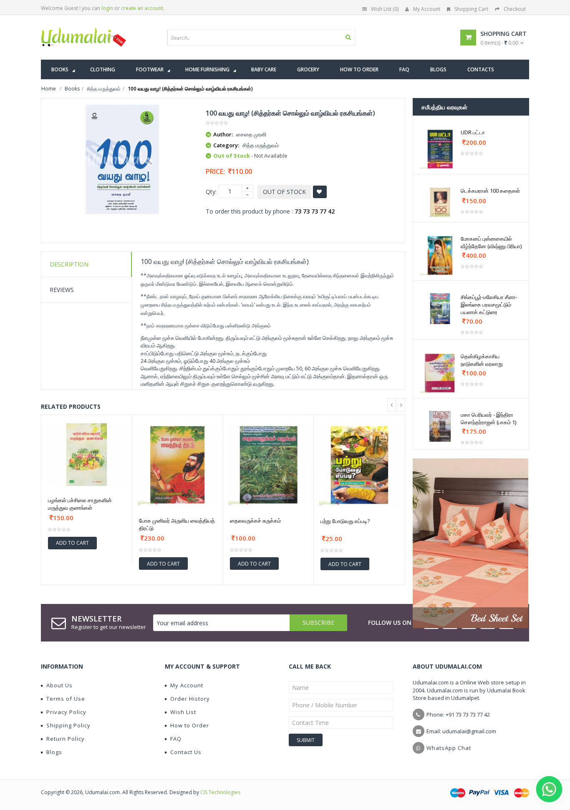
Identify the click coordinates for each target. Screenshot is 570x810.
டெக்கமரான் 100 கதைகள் (490, 190)
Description (69, 264)
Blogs (54, 752)
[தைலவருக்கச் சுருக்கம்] (268, 464)
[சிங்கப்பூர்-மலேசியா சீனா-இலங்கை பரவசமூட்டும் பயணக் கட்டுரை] (440, 308)
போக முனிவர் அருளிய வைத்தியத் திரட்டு (177, 524)
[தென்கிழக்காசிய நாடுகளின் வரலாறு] (440, 373)
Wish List (183, 712)
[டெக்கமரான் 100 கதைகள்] (440, 202)
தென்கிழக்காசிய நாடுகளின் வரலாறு (482, 359)
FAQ (176, 738)
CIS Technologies (220, 792)
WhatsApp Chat (448, 748)
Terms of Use (65, 698)
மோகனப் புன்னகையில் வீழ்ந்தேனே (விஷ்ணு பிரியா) (491, 242)
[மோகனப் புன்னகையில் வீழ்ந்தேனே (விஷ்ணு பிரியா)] (440, 255)
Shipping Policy (68, 725)
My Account (426, 9)
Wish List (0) (384, 9)
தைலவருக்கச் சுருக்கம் (255, 520)
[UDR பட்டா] (440, 149)
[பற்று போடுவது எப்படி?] (359, 465)
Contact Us (186, 752)
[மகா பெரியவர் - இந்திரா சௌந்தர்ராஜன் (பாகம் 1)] (440, 426)
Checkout (515, 9)
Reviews (62, 290)
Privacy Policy (66, 712)
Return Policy (65, 738)
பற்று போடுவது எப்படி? (345, 521)
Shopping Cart (471, 9)
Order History (190, 698)
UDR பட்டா (473, 132)
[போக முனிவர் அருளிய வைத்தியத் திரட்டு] (177, 464)
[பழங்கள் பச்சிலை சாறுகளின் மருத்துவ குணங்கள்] (86, 454)
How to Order (189, 725)
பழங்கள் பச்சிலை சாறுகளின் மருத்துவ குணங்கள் (80, 503)
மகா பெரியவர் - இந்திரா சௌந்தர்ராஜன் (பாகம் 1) (488, 418)
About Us (59, 685)
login (107, 8)
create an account (142, 8)
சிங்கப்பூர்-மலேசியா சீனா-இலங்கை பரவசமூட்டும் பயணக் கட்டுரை (489, 304)
